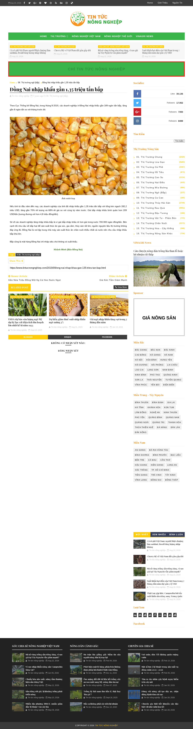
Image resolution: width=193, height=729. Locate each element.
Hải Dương (141, 365)
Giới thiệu (163, 3)
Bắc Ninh (169, 350)
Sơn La (139, 380)
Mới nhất (142, 534)
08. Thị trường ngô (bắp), (57, 96)
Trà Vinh (156, 475)
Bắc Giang (141, 350)
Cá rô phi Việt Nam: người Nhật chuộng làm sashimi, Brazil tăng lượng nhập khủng (30, 51)
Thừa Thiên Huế (144, 427)
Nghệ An (155, 412)
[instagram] (66, 3)
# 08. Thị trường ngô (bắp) (28, 255)
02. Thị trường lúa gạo (150, 162)
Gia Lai (171, 402)
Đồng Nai (156, 480)
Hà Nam (168, 355)
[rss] (56, 3)
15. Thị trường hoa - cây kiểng (155, 228)
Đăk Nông (140, 432)
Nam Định (168, 370)
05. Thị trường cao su (149, 177)
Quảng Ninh (170, 375)
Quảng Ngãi (142, 422)
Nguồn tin (177, 3)
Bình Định (158, 402)
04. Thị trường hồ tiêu (150, 172)
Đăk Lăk (175, 427)
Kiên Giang (157, 465)
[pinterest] (40, 3)
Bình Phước (160, 455)
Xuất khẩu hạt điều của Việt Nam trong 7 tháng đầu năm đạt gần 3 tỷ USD (160, 51)
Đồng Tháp (171, 480)
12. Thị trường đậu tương (152, 213)
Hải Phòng (157, 365)
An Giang (140, 450)
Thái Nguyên (154, 380)
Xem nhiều (159, 534)
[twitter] (29, 3)
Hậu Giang (141, 465)
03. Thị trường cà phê (149, 167)
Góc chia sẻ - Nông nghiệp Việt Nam (114, 46)
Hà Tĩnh (139, 407)
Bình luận (176, 534)
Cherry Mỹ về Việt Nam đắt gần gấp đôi (72, 50)
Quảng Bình (155, 417)
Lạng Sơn (153, 370)
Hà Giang (155, 355)
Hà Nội (138, 360)
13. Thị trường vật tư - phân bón (156, 218)
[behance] (61, 3)
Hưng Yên (166, 360)
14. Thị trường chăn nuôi (151, 223)
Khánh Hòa (154, 407)
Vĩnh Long (141, 480)
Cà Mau (152, 460)
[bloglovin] (45, 3)
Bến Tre (139, 460)
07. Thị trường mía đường (152, 187)
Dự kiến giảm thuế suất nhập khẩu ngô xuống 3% (67, 321)
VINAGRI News (144, 36)
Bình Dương (142, 455)
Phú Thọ (155, 375)
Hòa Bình (151, 360)
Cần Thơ (165, 460)
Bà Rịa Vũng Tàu (158, 450)
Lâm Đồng (140, 412)
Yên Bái (155, 385)
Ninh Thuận (170, 412)
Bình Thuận (141, 402)
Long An (172, 465)
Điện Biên (168, 385)
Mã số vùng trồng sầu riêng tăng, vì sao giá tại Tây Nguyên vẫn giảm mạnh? (118, 51)
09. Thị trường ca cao (149, 197)
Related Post (19, 287)
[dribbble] (50, 3)
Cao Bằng (140, 355)
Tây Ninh (170, 475)
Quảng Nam (172, 417)
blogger (28, 337)
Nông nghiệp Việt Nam (86, 36)
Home (150, 3)
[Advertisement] (159, 508)
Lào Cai (139, 370)
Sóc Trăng (141, 470)
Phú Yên (140, 417)
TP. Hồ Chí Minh (160, 470)
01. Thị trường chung (149, 157)
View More (122, 287)
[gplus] (35, 3)
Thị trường (58, 36)
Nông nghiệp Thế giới (118, 36)
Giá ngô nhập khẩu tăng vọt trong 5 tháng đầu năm (108, 321)
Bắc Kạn (155, 350)
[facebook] (24, 3)
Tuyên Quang (173, 380)
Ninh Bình (140, 375)
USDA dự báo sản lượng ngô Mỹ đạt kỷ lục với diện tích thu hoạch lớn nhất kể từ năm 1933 (26, 322)
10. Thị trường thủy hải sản (22, 46)
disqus (67, 337)
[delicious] (72, 3)
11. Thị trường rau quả (65, 46)
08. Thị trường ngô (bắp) (28, 82)
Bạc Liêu (176, 455)
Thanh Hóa (174, 422)
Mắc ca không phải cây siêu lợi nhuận (101, 703)
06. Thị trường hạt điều (153, 46)
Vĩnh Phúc (141, 385)
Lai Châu (172, 365)
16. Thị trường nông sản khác (154, 233)
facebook (107, 337)
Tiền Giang (141, 475)
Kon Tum (169, 407)
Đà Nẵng (162, 427)
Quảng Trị (158, 422)
